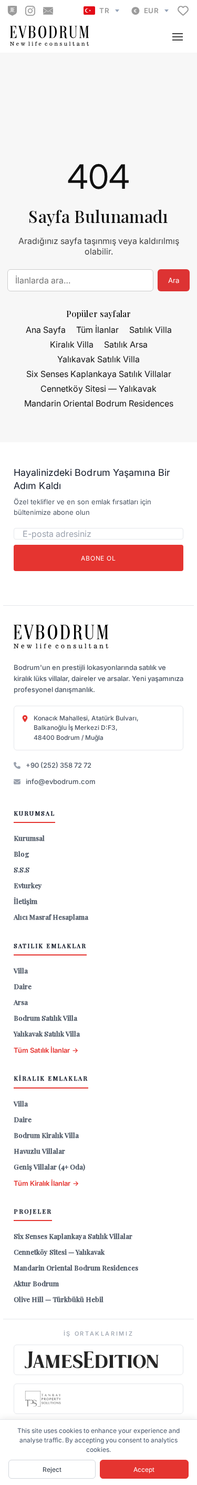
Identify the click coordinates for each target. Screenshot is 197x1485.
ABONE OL (99, 558)
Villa (21, 970)
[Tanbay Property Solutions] (98, 1399)
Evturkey (28, 885)
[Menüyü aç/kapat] (177, 37)
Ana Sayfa (46, 329)
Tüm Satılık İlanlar (46, 1050)
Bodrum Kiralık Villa (46, 1135)
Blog (21, 853)
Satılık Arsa (126, 344)
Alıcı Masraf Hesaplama (51, 916)
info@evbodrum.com (61, 781)
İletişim (25, 901)
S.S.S (21, 869)
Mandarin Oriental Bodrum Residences (98, 403)
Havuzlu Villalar (39, 1150)
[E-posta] (48, 11)
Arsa (21, 1002)
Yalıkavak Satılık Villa (98, 359)
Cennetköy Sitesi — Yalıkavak (98, 388)
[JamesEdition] (12, 11)
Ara (173, 280)
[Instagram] (30, 11)
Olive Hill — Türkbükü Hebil (58, 1299)
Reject (52, 1469)
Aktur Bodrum (36, 1283)
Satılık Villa (150, 329)
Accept (143, 1469)
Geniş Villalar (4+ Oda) (49, 1166)
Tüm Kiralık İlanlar (46, 1183)
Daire (23, 986)
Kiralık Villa (72, 344)
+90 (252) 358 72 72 (58, 765)
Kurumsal (29, 837)
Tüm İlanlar (97, 329)
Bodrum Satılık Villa (45, 1017)
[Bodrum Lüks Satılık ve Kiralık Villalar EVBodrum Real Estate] (61, 637)
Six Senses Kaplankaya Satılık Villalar (98, 374)
